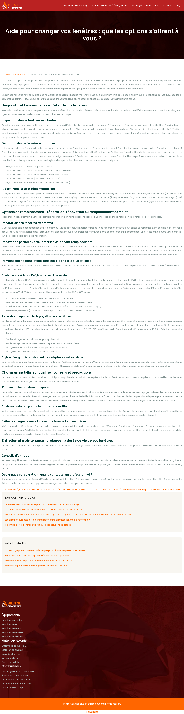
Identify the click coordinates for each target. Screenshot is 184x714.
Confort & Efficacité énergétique (109, 5)
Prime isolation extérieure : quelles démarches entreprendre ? (38, 555)
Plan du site (92, 711)
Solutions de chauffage (76, 5)
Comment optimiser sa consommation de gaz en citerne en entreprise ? (43, 509)
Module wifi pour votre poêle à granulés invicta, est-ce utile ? (37, 565)
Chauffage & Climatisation (144, 5)
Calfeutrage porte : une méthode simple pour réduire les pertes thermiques (45, 550)
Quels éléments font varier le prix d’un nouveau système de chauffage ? (43, 504)
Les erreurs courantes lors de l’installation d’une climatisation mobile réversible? (47, 519)
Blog (177, 5)
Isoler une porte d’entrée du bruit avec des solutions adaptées (38, 524)
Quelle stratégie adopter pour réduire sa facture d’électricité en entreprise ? (44, 489)
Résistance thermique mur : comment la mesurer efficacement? (39, 560)
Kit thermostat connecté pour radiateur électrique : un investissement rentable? (137, 489)
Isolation (166, 5)
